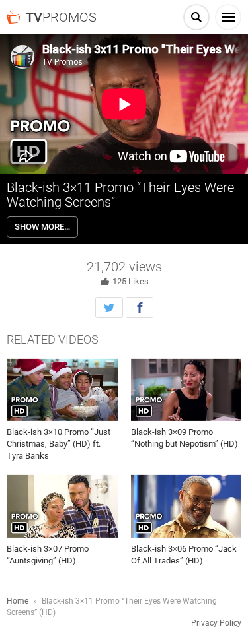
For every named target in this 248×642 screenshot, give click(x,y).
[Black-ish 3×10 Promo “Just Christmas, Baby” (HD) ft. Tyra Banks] (62, 390)
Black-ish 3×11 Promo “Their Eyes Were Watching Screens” (120, 194)
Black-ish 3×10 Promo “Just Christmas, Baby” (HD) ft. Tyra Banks (58, 444)
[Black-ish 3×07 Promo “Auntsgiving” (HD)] (62, 506)
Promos (61, 17)
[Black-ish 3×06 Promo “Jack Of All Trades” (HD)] (186, 506)
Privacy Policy (216, 622)
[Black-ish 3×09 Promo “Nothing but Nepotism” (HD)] (186, 390)
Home (17, 601)
